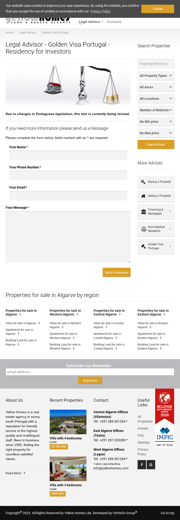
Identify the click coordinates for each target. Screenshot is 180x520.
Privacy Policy (143, 452)
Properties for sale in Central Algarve (109, 312)
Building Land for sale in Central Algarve (109, 346)
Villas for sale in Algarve (21, 323)
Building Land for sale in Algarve (21, 342)
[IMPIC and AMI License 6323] (164, 434)
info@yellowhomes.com (111, 468)
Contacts (114, 21)
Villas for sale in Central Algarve (109, 325)
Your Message (17, 207)
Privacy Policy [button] (100, 11)
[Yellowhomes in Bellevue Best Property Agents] (164, 406)
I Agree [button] (158, 9)
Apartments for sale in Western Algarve (63, 335)
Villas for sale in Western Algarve (65, 325)
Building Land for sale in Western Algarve (65, 346)
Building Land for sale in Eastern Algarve (153, 346)
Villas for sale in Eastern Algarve (153, 325)
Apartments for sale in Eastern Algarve (151, 335)
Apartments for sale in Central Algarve (107, 335)
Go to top (167, 513)
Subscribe (90, 380)
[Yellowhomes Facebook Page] (142, 464)
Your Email (18, 187)
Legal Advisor (89, 21)
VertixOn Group (125, 513)
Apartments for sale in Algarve (19, 331)
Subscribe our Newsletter (88, 366)
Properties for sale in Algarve (21, 312)
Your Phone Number (25, 167)
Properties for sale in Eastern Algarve (153, 312)
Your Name (18, 147)
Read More (13, 473)
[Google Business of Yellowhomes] (151, 464)
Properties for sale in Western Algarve (65, 312)
